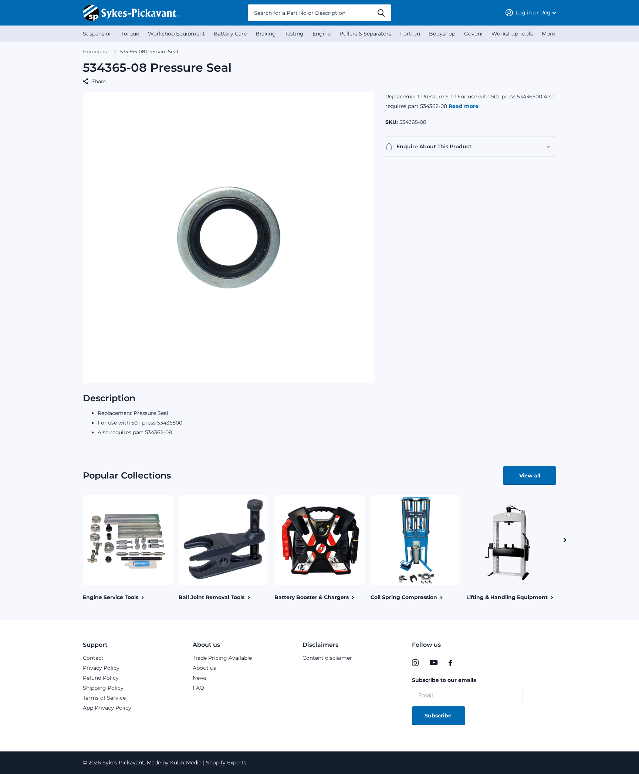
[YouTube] (433, 662)
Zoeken (381, 12)
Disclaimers (320, 644)
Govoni (473, 33)
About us (206, 644)
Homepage (97, 51)
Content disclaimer (327, 658)
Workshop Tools (512, 33)
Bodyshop (442, 33)
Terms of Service (104, 697)
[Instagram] (415, 662)
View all (529, 475)
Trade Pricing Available (222, 658)
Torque (130, 33)
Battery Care (230, 33)
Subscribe (439, 715)
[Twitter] (465, 662)
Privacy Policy (101, 668)
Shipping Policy (103, 688)
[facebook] (450, 662)
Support (95, 644)
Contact (93, 658)
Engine (321, 33)
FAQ (198, 688)
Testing (294, 33)
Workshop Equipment (176, 33)
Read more (464, 106)
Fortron (410, 33)
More (548, 33)
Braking (266, 33)
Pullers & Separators (365, 33)
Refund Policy (101, 678)
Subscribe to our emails (444, 680)
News (200, 678)
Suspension (97, 33)
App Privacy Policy (107, 707)
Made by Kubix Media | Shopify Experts (195, 762)
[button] (565, 540)
